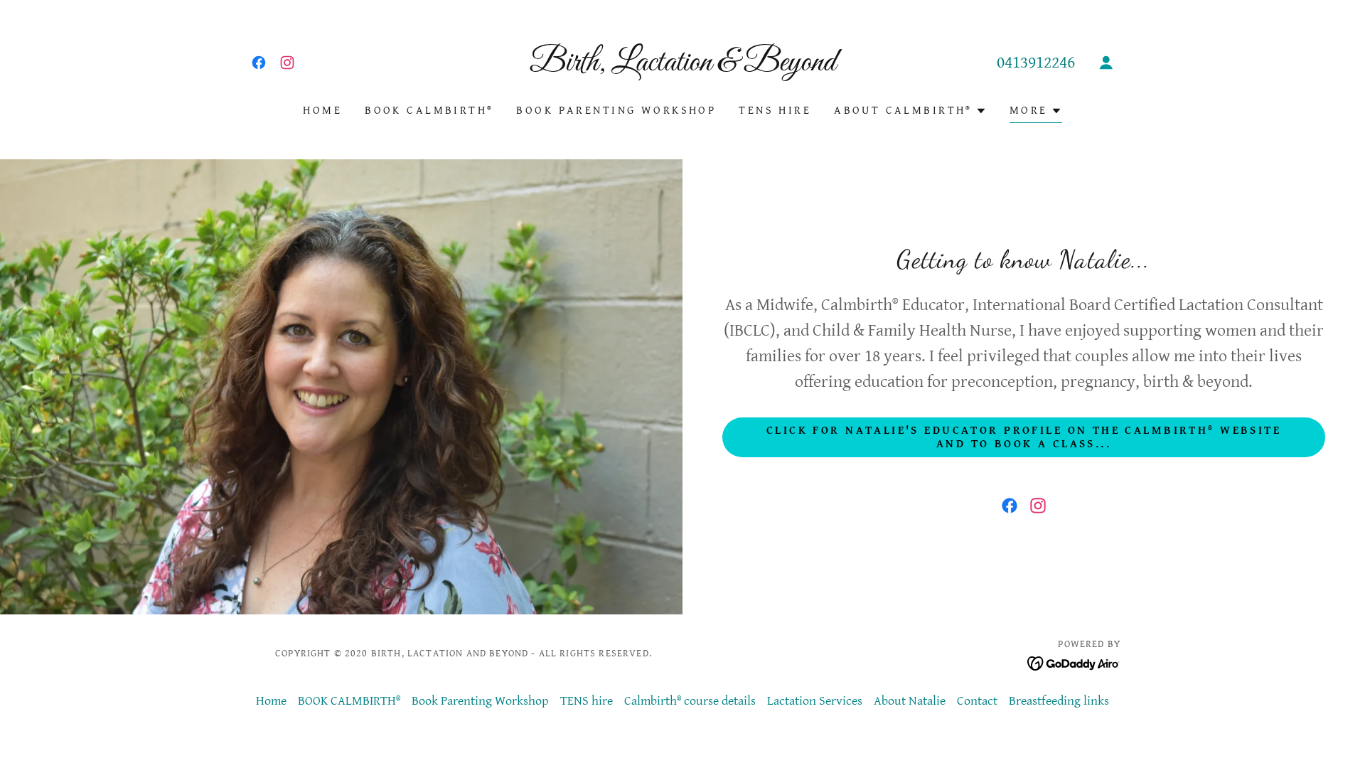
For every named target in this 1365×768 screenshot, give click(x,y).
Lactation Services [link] (814, 700)
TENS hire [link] (775, 110)
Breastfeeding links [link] (1059, 700)
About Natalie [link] (910, 700)
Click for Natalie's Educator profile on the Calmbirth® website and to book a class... (1023, 437)
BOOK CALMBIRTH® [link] (429, 110)
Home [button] (271, 700)
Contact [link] (977, 700)
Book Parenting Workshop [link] (616, 110)
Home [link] (322, 110)
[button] (1106, 62)
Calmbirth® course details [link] (690, 700)
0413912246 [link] (1036, 63)
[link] (259, 62)
